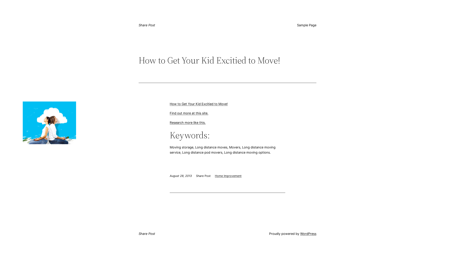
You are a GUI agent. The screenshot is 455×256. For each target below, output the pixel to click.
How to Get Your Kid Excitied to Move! (199, 104)
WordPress (308, 234)
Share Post (147, 25)
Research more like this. (188, 122)
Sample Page (306, 25)
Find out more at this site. (189, 113)
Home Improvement (228, 176)
